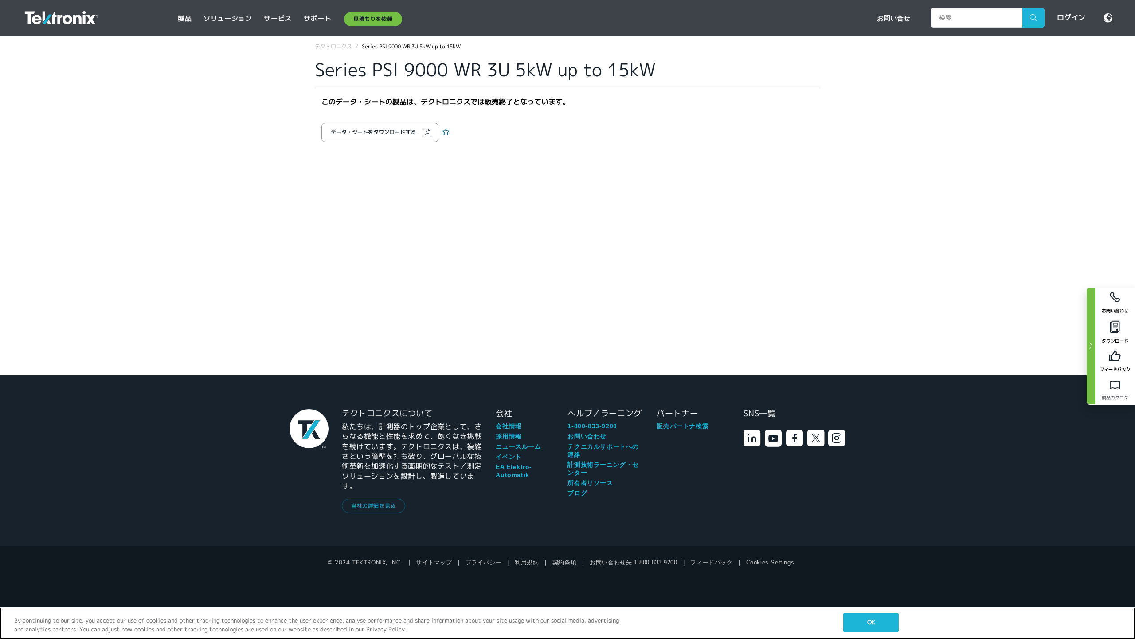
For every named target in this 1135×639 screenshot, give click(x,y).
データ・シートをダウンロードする (373, 132)
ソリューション (228, 18)
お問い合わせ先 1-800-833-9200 (633, 562)
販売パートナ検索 (682, 426)
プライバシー (484, 562)
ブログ (577, 493)
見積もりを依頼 (372, 19)
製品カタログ (1115, 397)
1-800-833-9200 (592, 426)
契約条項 (564, 562)
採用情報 (508, 436)
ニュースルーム (518, 446)
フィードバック (711, 562)
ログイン (1071, 17)
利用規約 (527, 562)
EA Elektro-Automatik (514, 470)
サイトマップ (434, 562)
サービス (277, 18)
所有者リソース (590, 482)
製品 (185, 18)
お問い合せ (893, 18)
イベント (508, 456)
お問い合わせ (587, 436)
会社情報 (508, 426)
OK (871, 622)
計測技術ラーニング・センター (603, 468)
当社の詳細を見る (373, 505)
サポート (317, 18)
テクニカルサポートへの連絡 (603, 450)
